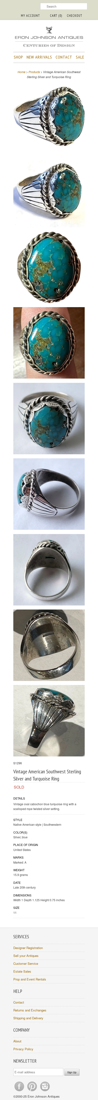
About (17, 1041)
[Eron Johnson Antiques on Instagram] (45, 1091)
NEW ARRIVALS (39, 57)
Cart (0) (56, 15)
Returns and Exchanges (29, 1010)
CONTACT (64, 57)
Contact (18, 1002)
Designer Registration (28, 947)
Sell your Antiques (26, 955)
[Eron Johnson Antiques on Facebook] (19, 1091)
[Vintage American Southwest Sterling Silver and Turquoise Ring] (49, 116)
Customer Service (25, 963)
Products (34, 72)
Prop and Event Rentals (29, 979)
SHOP (18, 57)
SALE (80, 57)
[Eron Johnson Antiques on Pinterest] (32, 1091)
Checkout (74, 15)
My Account (30, 15)
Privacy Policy (23, 1049)
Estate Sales (22, 971)
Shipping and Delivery (28, 1018)
